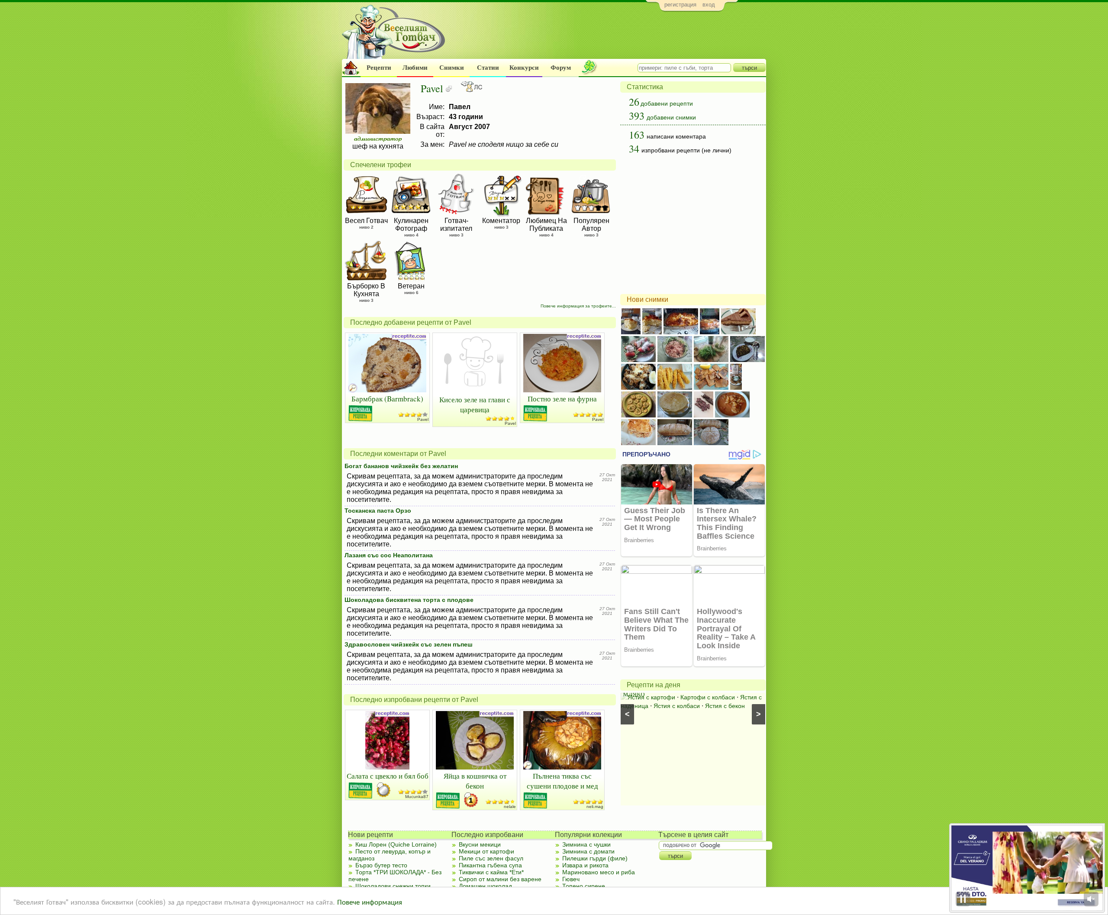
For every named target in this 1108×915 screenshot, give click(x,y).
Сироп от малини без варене (500, 879)
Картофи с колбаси (707, 697)
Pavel (422, 419)
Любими (415, 67)
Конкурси (524, 67)
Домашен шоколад (485, 886)
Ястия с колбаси (677, 705)
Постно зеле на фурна (562, 399)
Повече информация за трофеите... (578, 306)
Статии (488, 67)
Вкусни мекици (480, 844)
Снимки (451, 67)
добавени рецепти (667, 103)
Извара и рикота (585, 865)
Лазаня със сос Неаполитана (389, 555)
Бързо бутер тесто (381, 865)
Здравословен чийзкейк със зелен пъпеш (409, 644)
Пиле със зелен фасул (491, 858)
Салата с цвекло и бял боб (387, 776)
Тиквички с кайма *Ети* (491, 872)
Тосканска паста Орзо (378, 510)
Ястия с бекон (725, 705)
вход (708, 4)
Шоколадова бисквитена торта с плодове (409, 599)
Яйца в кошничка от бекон (475, 781)
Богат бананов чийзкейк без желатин (401, 465)
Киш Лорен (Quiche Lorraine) (396, 844)
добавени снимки (671, 117)
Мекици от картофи (486, 851)
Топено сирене (583, 886)
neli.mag (594, 806)
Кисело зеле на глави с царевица (474, 404)
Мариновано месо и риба (598, 872)
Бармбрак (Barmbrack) (387, 399)
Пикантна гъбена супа (490, 865)
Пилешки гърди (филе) (595, 858)
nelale (510, 806)
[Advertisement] (608, 37)
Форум (561, 67)
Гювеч (571, 879)
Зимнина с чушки (586, 844)
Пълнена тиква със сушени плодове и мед (562, 781)
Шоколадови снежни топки (393, 886)
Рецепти (379, 67)
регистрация (680, 4)
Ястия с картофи (651, 697)
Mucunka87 (416, 796)
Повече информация (369, 901)
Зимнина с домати (588, 851)
